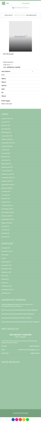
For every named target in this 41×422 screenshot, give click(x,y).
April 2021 (4, 237)
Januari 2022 (5, 205)
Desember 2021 (6, 209)
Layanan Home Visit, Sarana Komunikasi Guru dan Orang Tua (17, 305)
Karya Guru (5, 265)
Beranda (17, 15)
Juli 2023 (4, 150)
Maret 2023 (5, 164)
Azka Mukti (4, 314)
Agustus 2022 (5, 188)
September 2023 (6, 143)
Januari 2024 (5, 136)
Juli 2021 (4, 226)
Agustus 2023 (5, 146)
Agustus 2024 (5, 118)
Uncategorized (6, 290)
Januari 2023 (5, 171)
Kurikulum (4, 272)
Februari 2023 (5, 167)
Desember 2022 (6, 174)
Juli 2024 (4, 122)
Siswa (23, 15)
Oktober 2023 (5, 139)
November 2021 (6, 212)
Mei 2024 (4, 125)
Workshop (4, 293)
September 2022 (6, 185)
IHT (2, 258)
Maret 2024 (5, 132)
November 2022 (6, 178)
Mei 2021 (4, 233)
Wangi (3, 318)
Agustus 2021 (5, 223)
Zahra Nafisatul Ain (7, 322)
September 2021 (6, 219)
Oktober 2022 (5, 181)
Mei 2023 (4, 157)
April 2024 (4, 129)
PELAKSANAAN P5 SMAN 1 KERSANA (27, 310)
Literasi (3, 276)
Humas (3, 255)
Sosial (3, 283)
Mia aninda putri (6, 310)
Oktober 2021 (5, 216)
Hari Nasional (5, 251)
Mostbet (4, 279)
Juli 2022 (4, 191)
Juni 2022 (4, 195)
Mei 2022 (4, 198)
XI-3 (11, 64)
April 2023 (4, 160)
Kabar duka (5, 262)
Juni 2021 (4, 230)
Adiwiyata (4, 248)
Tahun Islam (5, 286)
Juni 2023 (4, 153)
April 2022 (4, 202)
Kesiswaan (5, 269)
